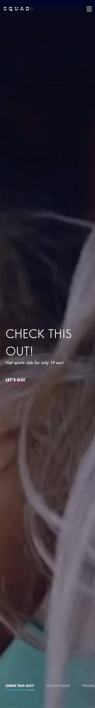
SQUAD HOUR (58, 685)
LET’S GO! (15, 380)
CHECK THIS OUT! (20, 685)
